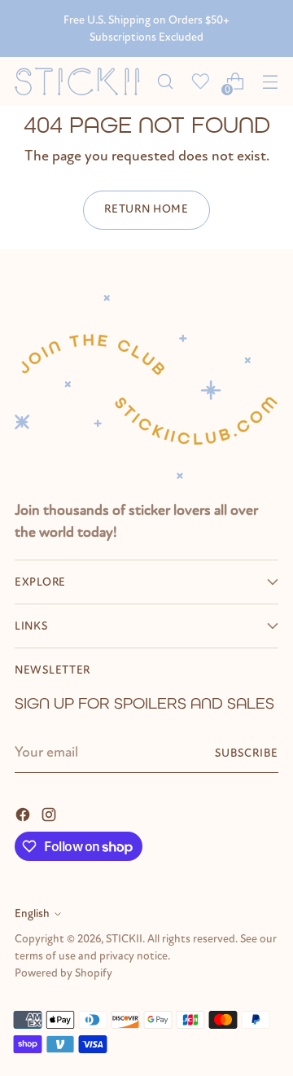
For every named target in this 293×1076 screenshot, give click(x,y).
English (32, 913)
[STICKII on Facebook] (24, 813)
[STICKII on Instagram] (50, 813)
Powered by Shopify (63, 973)
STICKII (124, 939)
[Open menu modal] (269, 82)
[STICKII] (81, 81)
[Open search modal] (164, 82)
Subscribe (246, 753)
